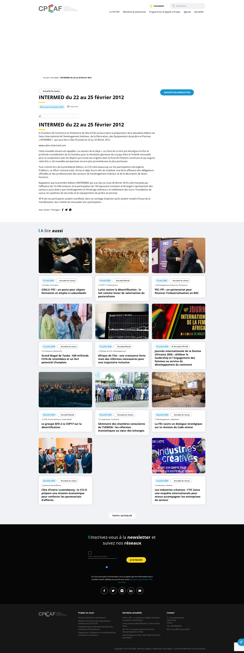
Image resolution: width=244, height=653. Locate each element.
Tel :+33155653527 (174, 626)
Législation (175, 419)
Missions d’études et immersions (92, 617)
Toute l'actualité (122, 515)
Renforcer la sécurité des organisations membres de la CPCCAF (94, 622)
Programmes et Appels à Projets (164, 11)
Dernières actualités (132, 612)
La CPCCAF (114, 11)
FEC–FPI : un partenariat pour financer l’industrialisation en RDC (138, 630)
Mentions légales (144, 648)
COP (45, 419)
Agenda (187, 11)
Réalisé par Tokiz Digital (162, 648)
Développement (119, 351)
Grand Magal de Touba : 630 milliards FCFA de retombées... (141, 636)
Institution (115, 419)
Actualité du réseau (51, 91)
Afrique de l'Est (106, 351)
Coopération (105, 419)
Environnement (54, 419)
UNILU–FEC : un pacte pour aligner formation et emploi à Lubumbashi (141, 618)
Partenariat (182, 285)
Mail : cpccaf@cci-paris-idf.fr (178, 629)
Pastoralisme (112, 285)
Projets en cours (86, 612)
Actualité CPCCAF (181, 346)
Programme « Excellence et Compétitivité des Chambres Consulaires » (97, 633)
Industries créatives (164, 485)
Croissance (48, 351)
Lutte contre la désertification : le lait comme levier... (141, 624)
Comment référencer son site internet (189, 648)
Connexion (159, 6)
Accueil (46, 77)
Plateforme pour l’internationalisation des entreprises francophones (95, 627)
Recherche (58, 351)
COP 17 (103, 285)
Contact (170, 612)
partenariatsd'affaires (52, 485)
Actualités (199, 11)
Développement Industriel (167, 285)
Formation (54, 285)
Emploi (46, 285)
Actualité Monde (122, 280)
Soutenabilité (66, 419)
